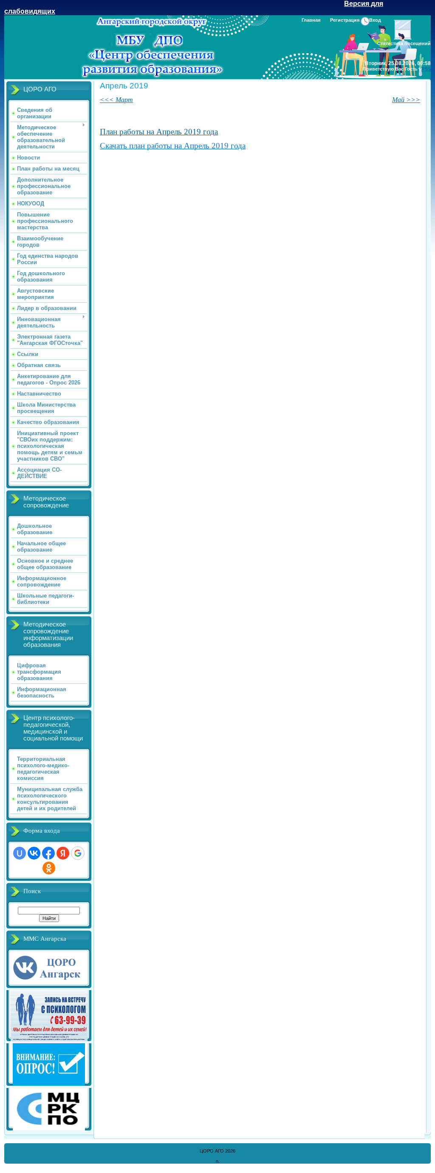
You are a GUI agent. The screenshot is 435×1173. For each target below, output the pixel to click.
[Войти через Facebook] (48, 853)
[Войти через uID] (19, 853)
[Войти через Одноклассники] (48, 868)
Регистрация (344, 20)
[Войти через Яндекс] (62, 853)
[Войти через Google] (78, 853)
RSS (426, 68)
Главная (311, 20)
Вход (375, 20)
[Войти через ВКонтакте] (34, 853)
